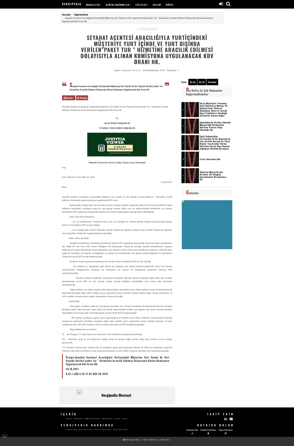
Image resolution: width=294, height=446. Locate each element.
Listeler (141, 4)
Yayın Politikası (120, 430)
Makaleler (93, 4)
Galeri (157, 4)
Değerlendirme (81, 14)
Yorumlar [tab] (212, 82)
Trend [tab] (183, 82)
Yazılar (69, 419)
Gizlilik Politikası (103, 430)
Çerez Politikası (85, 430)
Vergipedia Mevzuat (131, 70)
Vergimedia (107, 419)
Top (5, 437)
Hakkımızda (71, 430)
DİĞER (169, 4)
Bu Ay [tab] (192, 82)
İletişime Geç (192, 430)
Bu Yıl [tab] (201, 82)
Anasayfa (66, 14)
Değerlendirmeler (117, 4)
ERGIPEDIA (71, 4)
